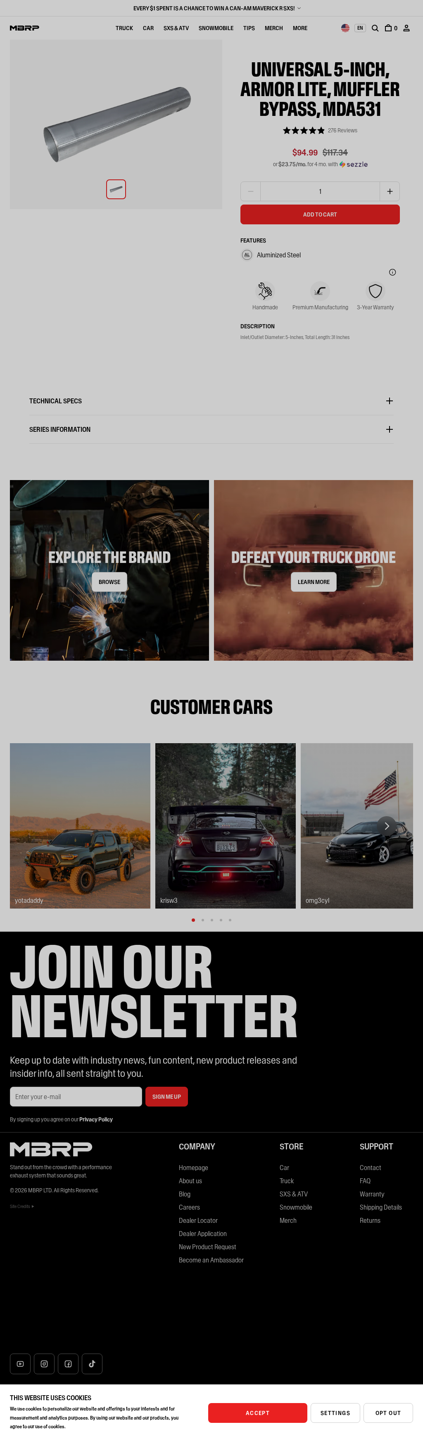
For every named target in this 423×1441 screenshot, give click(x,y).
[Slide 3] (211, 920)
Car (148, 28)
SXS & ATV (176, 28)
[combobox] (345, 28)
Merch (274, 28)
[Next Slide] (387, 826)
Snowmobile (216, 28)
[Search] (375, 28)
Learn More (314, 582)
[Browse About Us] (109, 570)
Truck (124, 28)
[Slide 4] (221, 920)
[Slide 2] (202, 920)
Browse (109, 582)
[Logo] (24, 28)
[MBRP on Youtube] (20, 1364)
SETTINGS (335, 1413)
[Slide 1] (193, 920)
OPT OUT (388, 1413)
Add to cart (320, 214)
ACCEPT (258, 1413)
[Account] (406, 28)
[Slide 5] (230, 920)
